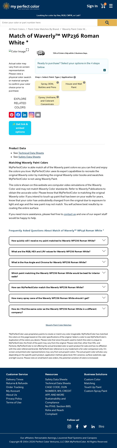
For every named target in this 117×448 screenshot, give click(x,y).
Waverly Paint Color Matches (77, 29)
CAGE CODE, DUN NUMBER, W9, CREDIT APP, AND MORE (58, 391)
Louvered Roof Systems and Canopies (77, 437)
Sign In (92, 6)
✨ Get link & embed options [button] (20, 128)
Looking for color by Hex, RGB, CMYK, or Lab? (58, 15)
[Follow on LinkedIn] (93, 426)
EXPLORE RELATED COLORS (20, 103)
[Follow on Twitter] (85, 426)
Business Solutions (95, 374)
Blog (101, 426)
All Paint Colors (17, 29)
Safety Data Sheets (29, 156)
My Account (13, 390)
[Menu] (110, 6)
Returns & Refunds (17, 383)
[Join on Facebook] (77, 426)
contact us (70, 214)
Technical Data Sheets (31, 152)
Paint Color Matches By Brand (43, 29)
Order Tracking (15, 387)
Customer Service (17, 374)
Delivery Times (14, 379)
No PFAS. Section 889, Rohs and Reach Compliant (58, 410)
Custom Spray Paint (95, 390)
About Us (11, 394)
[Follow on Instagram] (69, 426)
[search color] (107, 22)
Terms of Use (13, 402)
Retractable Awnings (45, 437)
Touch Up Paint (92, 387)
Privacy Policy (14, 398)
